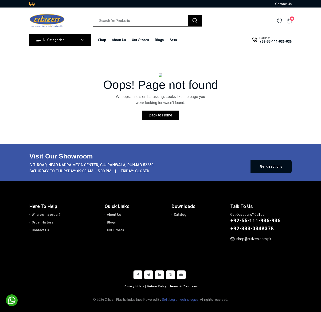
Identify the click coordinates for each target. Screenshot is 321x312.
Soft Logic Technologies (180, 299)
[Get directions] (189, 163)
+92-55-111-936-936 (275, 41)
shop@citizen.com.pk (253, 239)
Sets (173, 40)
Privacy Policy (134, 286)
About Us (119, 40)
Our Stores (140, 40)
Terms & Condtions (183, 286)
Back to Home (160, 115)
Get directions (271, 166)
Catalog (180, 214)
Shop (102, 40)
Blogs (159, 40)
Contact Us (283, 4)
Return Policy (157, 286)
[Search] (195, 20)
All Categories (53, 40)
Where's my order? (46, 214)
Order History (42, 222)
